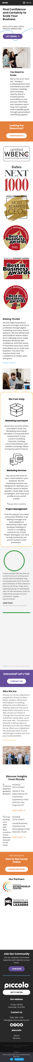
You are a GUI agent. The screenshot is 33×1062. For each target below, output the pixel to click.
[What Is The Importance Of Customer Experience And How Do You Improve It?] (7, 784)
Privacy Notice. (16, 1047)
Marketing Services (16, 470)
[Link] (5, 3)
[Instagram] (14, 1024)
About (16, 1035)
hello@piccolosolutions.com (16, 1020)
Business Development (18, 786)
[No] (31, 1057)
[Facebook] (11, 1024)
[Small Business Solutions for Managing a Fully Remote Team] (7, 817)
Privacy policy (19, 1059)
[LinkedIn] (18, 1024)
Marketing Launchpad (16, 420)
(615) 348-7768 (16, 1017)
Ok (11, 1059)
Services (16, 1038)
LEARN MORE (8, 363)
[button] (4, 666)
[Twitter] (21, 1024)
